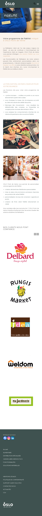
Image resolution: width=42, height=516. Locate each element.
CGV (4, 446)
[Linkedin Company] (12, 391)
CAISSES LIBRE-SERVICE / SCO (13, 412)
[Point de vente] (10, 4)
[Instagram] (9, 391)
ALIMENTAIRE (7, 406)
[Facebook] (5, 391)
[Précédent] (35, 234)
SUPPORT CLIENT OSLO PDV (12, 436)
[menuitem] (33, 4)
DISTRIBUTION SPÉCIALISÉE (12, 409)
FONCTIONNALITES (9, 415)
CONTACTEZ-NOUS (9, 439)
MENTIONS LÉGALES (9, 430)
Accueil (5, 403)
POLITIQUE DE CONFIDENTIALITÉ (13, 433)
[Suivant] (38, 234)
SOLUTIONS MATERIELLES (11, 419)
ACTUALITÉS (7, 443)
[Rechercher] (33, 4)
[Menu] (38, 4)
